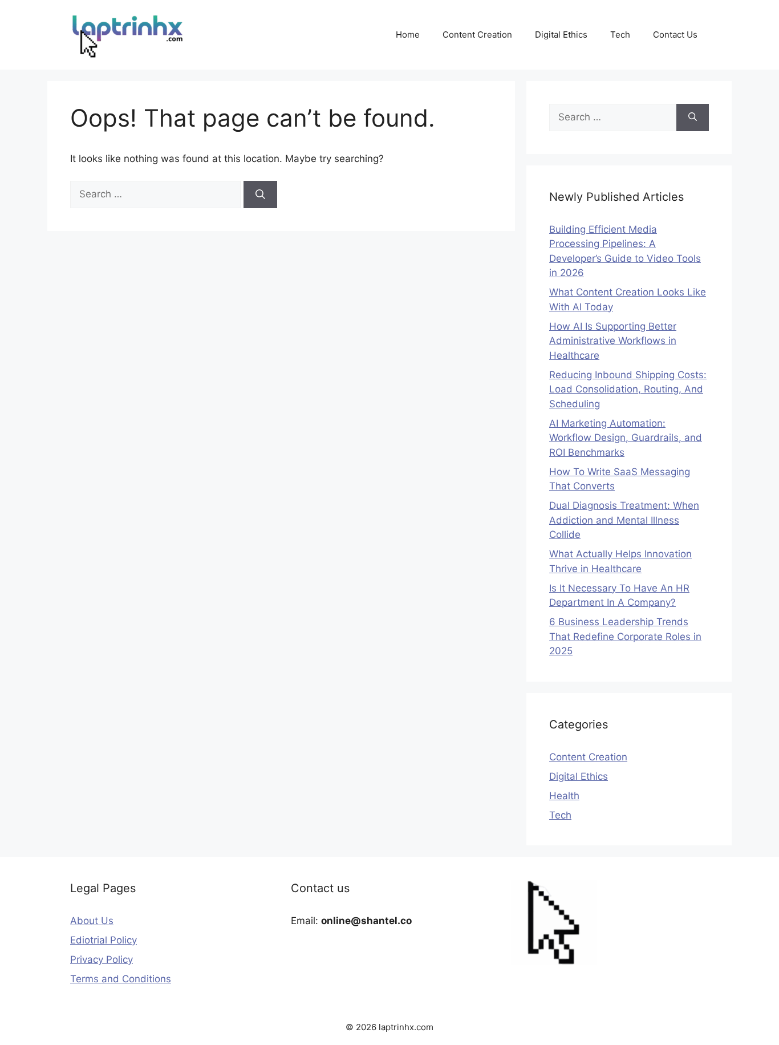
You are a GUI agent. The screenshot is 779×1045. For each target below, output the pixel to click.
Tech (620, 34)
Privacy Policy (101, 959)
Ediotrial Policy (103, 940)
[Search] (260, 194)
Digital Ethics (561, 34)
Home (408, 34)
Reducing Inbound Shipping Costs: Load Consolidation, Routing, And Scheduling (628, 389)
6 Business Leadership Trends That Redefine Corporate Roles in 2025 (625, 636)
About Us (91, 920)
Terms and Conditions (120, 979)
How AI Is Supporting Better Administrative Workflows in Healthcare (612, 341)
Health (564, 795)
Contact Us (675, 34)
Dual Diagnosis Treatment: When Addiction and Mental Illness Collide (624, 520)
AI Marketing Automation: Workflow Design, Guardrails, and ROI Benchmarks (625, 438)
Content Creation (477, 34)
